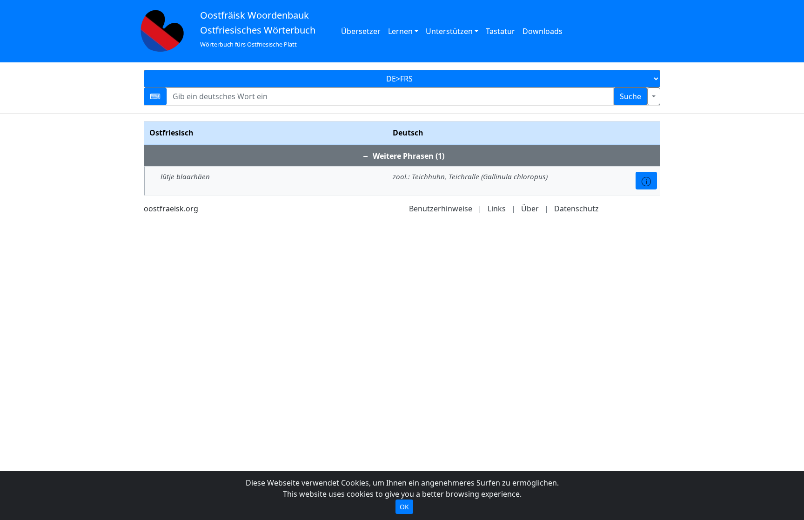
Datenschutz (576, 208)
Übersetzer (361, 31)
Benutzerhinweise (440, 208)
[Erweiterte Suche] (653, 96)
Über (530, 208)
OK (404, 506)
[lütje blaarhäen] (646, 180)
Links (497, 208)
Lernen (400, 31)
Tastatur (500, 31)
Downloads (543, 31)
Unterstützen (449, 31)
